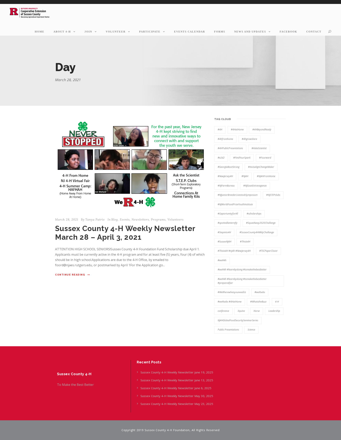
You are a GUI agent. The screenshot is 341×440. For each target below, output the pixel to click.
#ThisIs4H (245, 241)
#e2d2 (221, 157)
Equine (241, 311)
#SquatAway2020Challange (260, 223)
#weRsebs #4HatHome (230, 301)
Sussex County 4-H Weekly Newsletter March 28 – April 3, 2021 (125, 232)
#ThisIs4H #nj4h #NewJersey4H (234, 250)
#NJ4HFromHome (266, 176)
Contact (313, 31)
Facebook (288, 31)
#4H (220, 129)
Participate (149, 31)
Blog (114, 219)
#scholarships (254, 213)
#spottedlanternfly (227, 223)
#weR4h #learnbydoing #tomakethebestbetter (242, 269)
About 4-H (62, 31)
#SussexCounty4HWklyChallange (257, 232)
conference (223, 311)
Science (251, 329)
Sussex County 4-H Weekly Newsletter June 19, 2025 (177, 372)
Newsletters (140, 219)
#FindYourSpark (241, 157)
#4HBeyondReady (261, 129)
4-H (277, 301)
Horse (257, 311)
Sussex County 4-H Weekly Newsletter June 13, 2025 (177, 380)
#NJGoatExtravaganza (255, 185)
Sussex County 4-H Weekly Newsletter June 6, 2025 (176, 388)
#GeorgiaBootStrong (228, 167)
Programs (158, 219)
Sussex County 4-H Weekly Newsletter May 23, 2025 (177, 404)
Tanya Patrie (95, 219)
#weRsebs (260, 292)
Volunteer (116, 31)
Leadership (274, 311)
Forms (219, 31)
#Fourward (265, 157)
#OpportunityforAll (228, 213)
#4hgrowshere (249, 139)
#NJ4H (245, 176)
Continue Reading (70, 274)
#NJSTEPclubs (273, 195)
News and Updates (250, 31)
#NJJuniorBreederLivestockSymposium (238, 195)
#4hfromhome (225, 139)
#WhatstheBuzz (258, 301)
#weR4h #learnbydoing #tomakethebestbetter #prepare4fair (242, 281)
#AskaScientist (259, 148)
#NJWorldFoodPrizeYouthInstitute (235, 204)
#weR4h (222, 260)
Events (125, 219)
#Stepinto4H (224, 232)
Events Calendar (189, 31)
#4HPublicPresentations (230, 148)
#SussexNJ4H (224, 241)
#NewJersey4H (225, 176)
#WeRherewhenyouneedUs (232, 292)
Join (88, 31)
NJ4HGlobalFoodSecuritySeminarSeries (238, 320)
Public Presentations (228, 329)
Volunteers (176, 219)
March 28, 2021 (66, 219)
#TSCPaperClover (268, 250)
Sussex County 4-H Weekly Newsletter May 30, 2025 (177, 396)
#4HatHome (237, 129)
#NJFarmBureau (226, 185)
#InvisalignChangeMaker (261, 167)
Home (39, 31)
